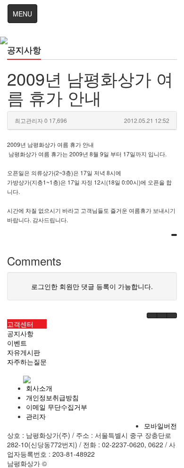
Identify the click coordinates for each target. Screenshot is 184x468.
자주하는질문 (27, 361)
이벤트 (17, 342)
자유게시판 (23, 352)
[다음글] (162, 315)
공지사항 (20, 333)
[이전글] (152, 315)
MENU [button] (22, 13)
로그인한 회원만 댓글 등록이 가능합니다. (92, 286)
